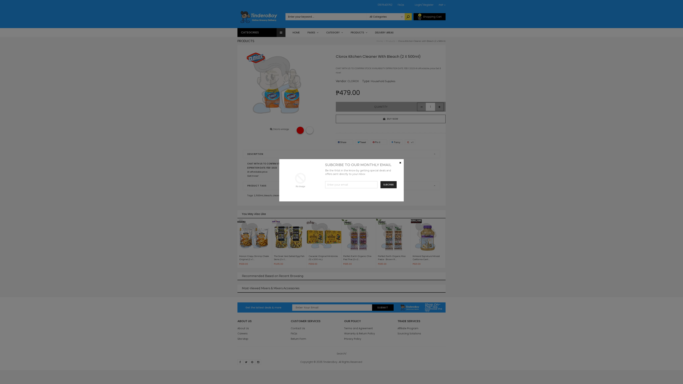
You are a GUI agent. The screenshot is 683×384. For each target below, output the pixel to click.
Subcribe (388, 184)
